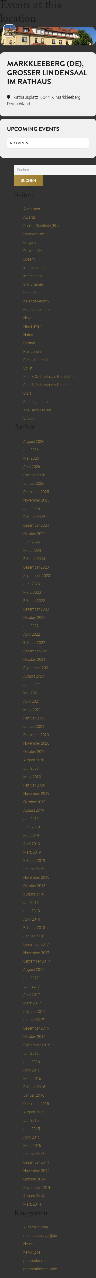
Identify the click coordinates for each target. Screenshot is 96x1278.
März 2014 (32, 1204)
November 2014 (36, 1171)
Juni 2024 (31, 542)
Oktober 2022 (34, 617)
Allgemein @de (35, 1227)
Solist (27, 368)
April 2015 (31, 1137)
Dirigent (29, 242)
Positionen (32, 351)
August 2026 (33, 441)
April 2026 (31, 466)
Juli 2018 (31, 902)
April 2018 (31, 919)
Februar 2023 (34, 601)
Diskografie (32, 251)
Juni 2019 (31, 827)
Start (27, 393)
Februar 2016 (34, 1087)
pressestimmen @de (40, 1269)
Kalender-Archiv (36, 301)
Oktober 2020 (34, 751)
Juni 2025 (31, 508)
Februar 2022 (34, 643)
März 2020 (32, 777)
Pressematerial (35, 360)
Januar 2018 (33, 936)
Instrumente (33, 284)
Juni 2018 (31, 911)
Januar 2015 (33, 1154)
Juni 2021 (31, 684)
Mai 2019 (31, 835)
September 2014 (36, 1187)
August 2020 (33, 760)
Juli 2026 (31, 450)
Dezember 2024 (36, 525)
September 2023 (36, 575)
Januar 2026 (33, 483)
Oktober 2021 (34, 659)
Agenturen (31, 209)
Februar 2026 (34, 475)
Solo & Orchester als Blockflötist (49, 376)
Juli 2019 (31, 819)
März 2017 (32, 1003)
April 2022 (31, 634)
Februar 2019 (34, 860)
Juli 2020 (31, 768)
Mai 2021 (31, 693)
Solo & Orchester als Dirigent (46, 385)
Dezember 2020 (36, 735)
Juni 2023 (31, 584)
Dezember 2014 (36, 1162)
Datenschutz (33, 234)
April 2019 (31, 844)
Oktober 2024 (34, 534)
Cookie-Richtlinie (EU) (41, 226)
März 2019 (32, 852)
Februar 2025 (34, 517)
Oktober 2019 (34, 802)
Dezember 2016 (36, 1028)
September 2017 (36, 961)
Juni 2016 (31, 1062)
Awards (29, 217)
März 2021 (32, 710)
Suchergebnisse (36, 402)
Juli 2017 (31, 978)
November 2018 (36, 877)
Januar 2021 (33, 726)
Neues (28, 1244)
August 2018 (33, 894)
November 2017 (36, 953)
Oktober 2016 (34, 1036)
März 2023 (32, 592)
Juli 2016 (31, 1053)
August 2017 (33, 969)
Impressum (32, 276)
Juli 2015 (31, 1120)
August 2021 (33, 676)
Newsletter (32, 326)
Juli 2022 (31, 626)
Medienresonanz (37, 309)
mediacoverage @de (40, 1235)
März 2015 (32, 1145)
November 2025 (36, 500)
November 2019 (36, 793)
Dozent (29, 259)
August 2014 (33, 1196)
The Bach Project (37, 410)
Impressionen (34, 267)
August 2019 (33, 810)
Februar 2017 (34, 1011)
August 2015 (33, 1112)
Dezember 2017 (36, 944)
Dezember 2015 (36, 1104)
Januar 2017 (33, 1020)
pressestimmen (35, 1260)
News (27, 318)
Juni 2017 (31, 986)
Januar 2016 (33, 1095)
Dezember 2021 (36, 651)
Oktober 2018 (34, 886)
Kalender (30, 293)
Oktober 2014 (34, 1179)
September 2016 (36, 1045)
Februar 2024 (34, 559)
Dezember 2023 (36, 567)
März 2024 (32, 550)
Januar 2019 (33, 869)
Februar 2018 (34, 927)
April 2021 (31, 701)
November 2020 (36, 743)
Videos (28, 418)
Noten (28, 334)
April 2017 (31, 995)
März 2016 (32, 1078)
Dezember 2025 (36, 492)
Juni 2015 (31, 1129)
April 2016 (31, 1070)
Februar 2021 (34, 718)
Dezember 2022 (36, 609)
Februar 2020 (34, 785)
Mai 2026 (31, 458)
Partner (29, 343)
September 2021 (36, 668)
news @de (31, 1252)
